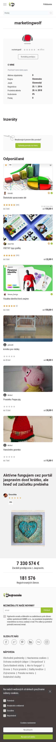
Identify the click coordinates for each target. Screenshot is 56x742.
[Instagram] (46, 642)
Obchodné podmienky (13, 657)
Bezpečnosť (37, 661)
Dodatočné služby (12, 676)
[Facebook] (6, 642)
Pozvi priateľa (19, 669)
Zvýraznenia (9, 673)
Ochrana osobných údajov (16, 661)
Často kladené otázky (13, 665)
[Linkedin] (30, 642)
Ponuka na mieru (26, 673)
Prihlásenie (47, 4)
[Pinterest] (22, 642)
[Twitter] (14, 642)
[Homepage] (18, 4)
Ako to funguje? (34, 665)
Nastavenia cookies (36, 657)
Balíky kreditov (36, 669)
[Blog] (38, 642)
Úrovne (6, 669)
